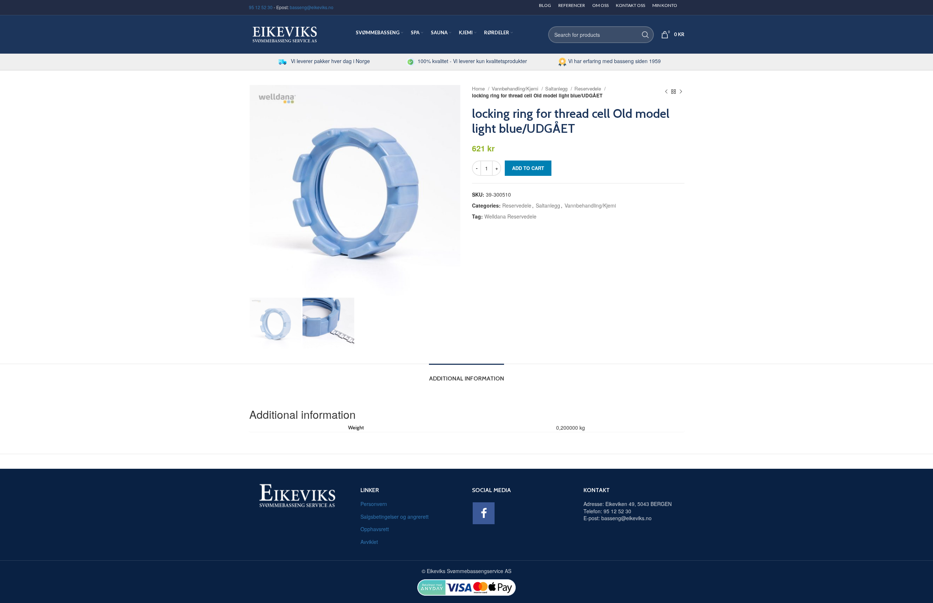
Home (479, 88)
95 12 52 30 (261, 7)
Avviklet (369, 541)
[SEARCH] (645, 34)
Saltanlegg (557, 88)
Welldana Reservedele (510, 216)
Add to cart (528, 168)
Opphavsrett (374, 529)
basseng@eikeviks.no (311, 7)
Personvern (373, 503)
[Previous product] (666, 92)
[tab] (466, 375)
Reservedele (588, 88)
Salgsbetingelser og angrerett (394, 516)
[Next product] (680, 92)
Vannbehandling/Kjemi (516, 88)
